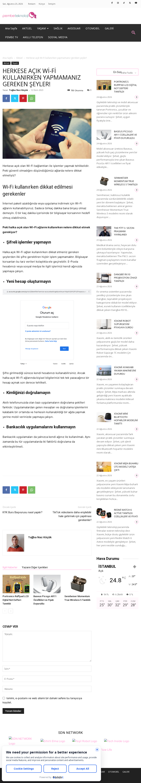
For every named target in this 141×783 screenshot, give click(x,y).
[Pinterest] (23, 98)
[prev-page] (5, 611)
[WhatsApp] (31, 98)
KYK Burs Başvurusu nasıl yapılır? (22, 512)
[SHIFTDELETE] (24, 741)
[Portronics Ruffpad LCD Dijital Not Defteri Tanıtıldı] (16, 584)
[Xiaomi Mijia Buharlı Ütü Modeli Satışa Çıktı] (104, 467)
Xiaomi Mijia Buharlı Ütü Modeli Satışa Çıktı (126, 467)
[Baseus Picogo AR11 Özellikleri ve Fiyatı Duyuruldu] (46, 584)
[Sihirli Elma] (53, 740)
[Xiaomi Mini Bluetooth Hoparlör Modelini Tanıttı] (104, 417)
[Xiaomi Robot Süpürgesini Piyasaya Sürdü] (104, 324)
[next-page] (10, 611)
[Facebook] (112, 3)
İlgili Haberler (10, 567)
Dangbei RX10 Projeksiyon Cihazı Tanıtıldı (125, 278)
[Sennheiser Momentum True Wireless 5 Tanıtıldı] (77, 584)
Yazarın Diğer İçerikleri (35, 567)
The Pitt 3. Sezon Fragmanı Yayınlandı (124, 231)
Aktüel (19, 57)
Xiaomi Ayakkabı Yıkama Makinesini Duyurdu (125, 370)
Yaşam (15, 63)
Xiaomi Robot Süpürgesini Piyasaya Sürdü (123, 324)
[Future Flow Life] (103, 752)
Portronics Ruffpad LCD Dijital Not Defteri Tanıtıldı (16, 600)
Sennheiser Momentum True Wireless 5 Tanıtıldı (126, 181)
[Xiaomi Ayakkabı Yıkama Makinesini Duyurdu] (104, 371)
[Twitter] (130, 3)
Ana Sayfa (8, 57)
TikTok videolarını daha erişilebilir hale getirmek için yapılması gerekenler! (72, 516)
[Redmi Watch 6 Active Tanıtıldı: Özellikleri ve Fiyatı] (104, 513)
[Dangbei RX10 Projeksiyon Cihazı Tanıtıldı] (104, 278)
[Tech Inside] (116, 740)
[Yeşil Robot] (84, 740)
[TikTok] (124, 3)
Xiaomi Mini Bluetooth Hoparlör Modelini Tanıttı (126, 418)
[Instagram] (118, 3)
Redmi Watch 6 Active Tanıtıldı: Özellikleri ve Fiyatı (126, 513)
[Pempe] (70, 16)
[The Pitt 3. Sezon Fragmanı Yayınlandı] (104, 231)
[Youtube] (136, 3)
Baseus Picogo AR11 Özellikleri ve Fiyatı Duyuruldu (44, 600)
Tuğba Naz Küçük (18, 90)
